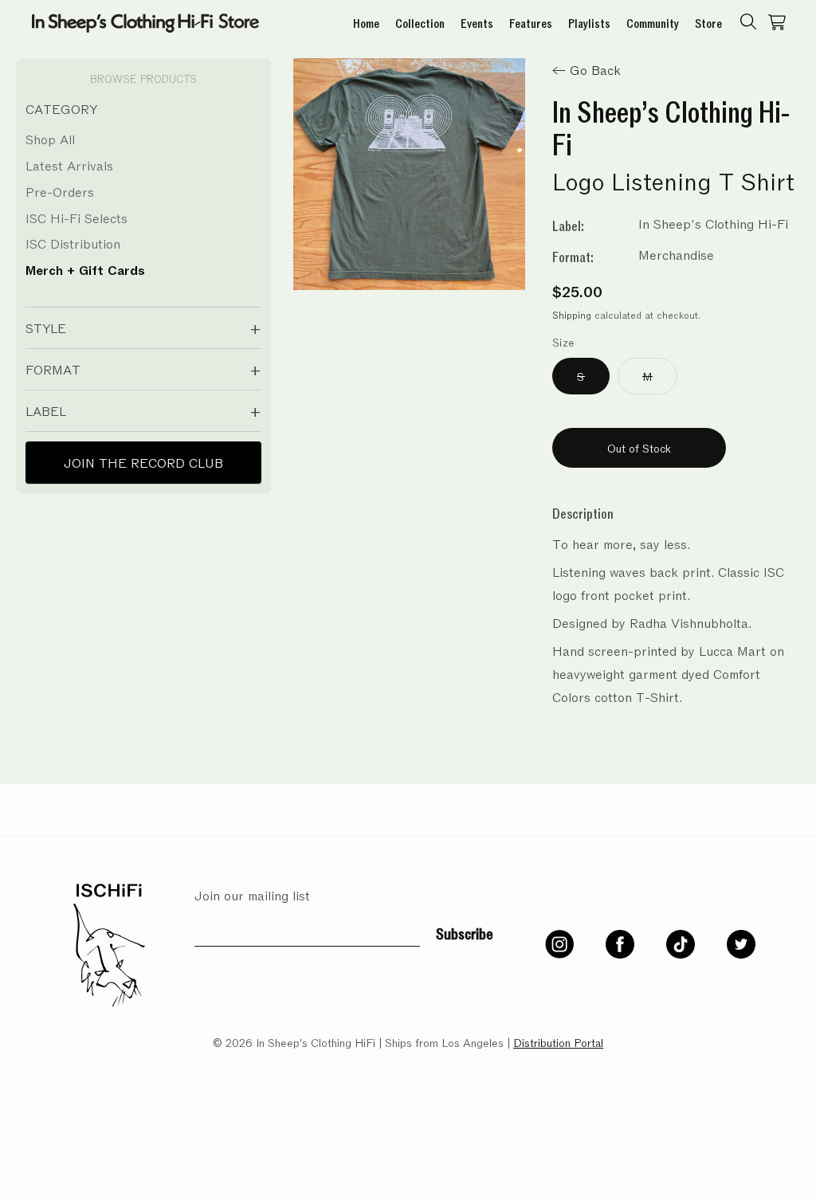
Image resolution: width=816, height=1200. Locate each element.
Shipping (571, 314)
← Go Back (586, 69)
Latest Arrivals (69, 165)
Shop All (50, 139)
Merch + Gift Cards (85, 269)
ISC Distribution (73, 243)
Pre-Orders (60, 191)
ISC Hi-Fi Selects (77, 217)
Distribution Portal (558, 1042)
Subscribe (464, 932)
